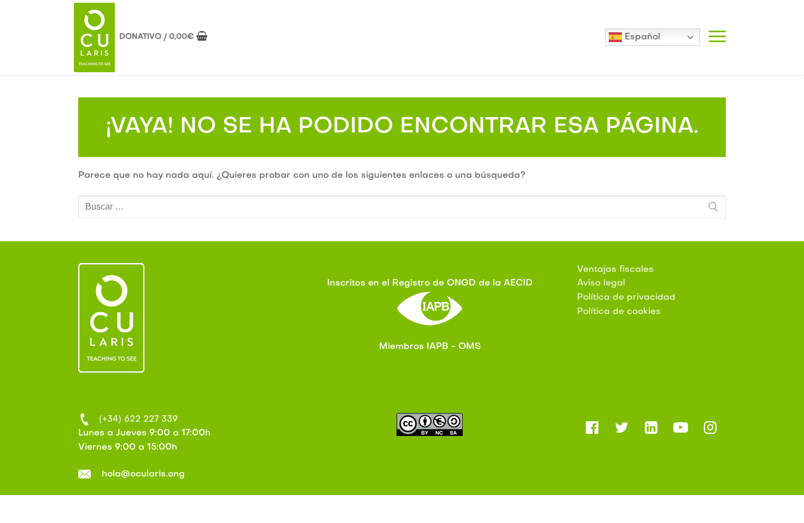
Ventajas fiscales (615, 269)
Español (641, 37)
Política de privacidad (626, 297)
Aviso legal (601, 283)
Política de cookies (619, 311)
